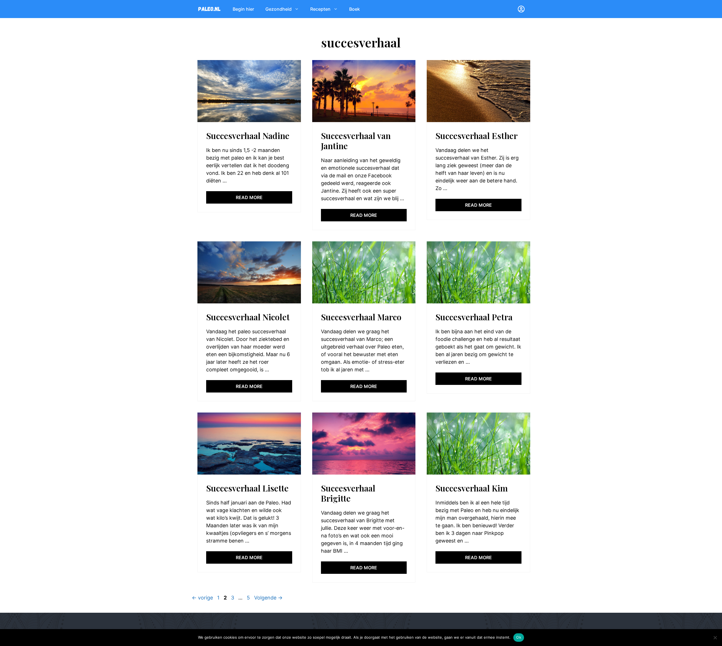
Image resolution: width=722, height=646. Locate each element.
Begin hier (243, 9)
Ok (518, 637)
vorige (202, 598)
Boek (354, 9)
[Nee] (715, 637)
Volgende (268, 598)
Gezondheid (278, 9)
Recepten (320, 9)
